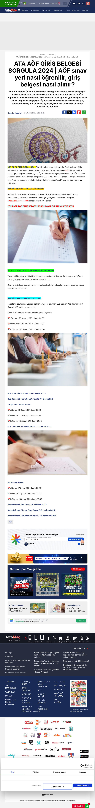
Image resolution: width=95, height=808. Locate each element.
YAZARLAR (10, 692)
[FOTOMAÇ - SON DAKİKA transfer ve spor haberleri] (11, 10)
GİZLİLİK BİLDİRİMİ (42, 701)
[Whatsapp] (84, 112)
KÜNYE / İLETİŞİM (41, 695)
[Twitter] (69, 112)
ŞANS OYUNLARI (26, 689)
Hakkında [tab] (82, 772)
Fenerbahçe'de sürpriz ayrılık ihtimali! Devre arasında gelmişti (46, 654)
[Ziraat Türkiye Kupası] (88, 3)
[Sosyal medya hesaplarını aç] (83, 3)
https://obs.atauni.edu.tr (18, 201)
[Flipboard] (79, 112)
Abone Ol (81, 621)
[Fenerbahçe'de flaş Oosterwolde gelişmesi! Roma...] (21, 584)
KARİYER (58, 689)
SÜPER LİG (26, 694)
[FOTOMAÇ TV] (74, 3)
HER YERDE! (14, 640)
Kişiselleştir (56, 787)
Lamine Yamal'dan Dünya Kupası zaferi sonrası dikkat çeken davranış (75, 654)
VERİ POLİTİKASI (43, 707)
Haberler (41, 55)
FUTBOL (8, 696)
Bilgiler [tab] (36, 772)
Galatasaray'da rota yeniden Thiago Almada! (46, 670)
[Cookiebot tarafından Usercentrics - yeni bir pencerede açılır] (82, 766)
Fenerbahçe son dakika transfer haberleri (15, 667)
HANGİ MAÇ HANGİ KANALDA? (10, 702)
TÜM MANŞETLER (10, 686)
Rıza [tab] (12, 772)
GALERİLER (59, 682)
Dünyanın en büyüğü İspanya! (76, 661)
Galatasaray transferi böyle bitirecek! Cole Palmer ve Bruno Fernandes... (75, 667)
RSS (39, 690)
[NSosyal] (74, 112)
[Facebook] (64, 112)
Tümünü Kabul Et (82, 785)
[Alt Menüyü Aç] (19, 10)
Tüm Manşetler (78, 569)
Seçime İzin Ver (36, 785)
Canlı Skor (9, 656)
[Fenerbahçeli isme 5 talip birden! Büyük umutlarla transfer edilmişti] (73, 584)
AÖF (67, 170)
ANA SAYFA (10, 682)
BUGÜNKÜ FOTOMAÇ (58, 694)
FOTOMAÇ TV (60, 685)
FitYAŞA (8, 652)
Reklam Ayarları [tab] (59, 772)
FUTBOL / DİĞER (26, 683)
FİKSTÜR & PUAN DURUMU (26, 700)
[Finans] (47, 558)
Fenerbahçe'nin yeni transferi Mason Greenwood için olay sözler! (46, 663)
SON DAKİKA (78, 806)
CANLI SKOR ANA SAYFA (10, 3)
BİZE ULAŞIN (57, 701)
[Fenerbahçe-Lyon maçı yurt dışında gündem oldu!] (47, 584)
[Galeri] (79, 3)
